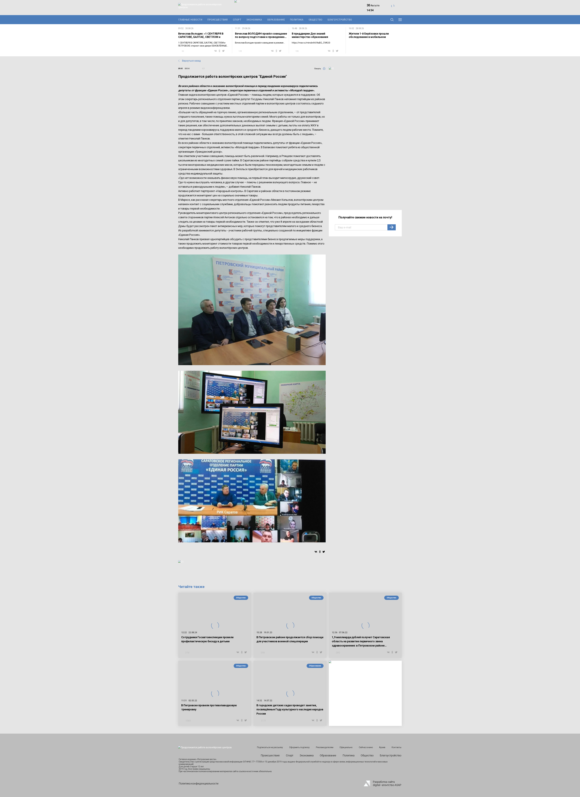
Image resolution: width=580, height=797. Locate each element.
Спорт (237, 19)
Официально (346, 747)
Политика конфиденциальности (198, 783)
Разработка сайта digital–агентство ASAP (387, 783)
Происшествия (217, 19)
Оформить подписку (299, 747)
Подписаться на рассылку (270, 747)
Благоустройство (340, 19)
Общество (315, 19)
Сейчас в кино (366, 747)
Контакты (396, 747)
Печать (317, 68)
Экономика (254, 19)
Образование (276, 19)
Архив (382, 747)
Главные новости (190, 19)
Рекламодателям (324, 747)
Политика (296, 19)
